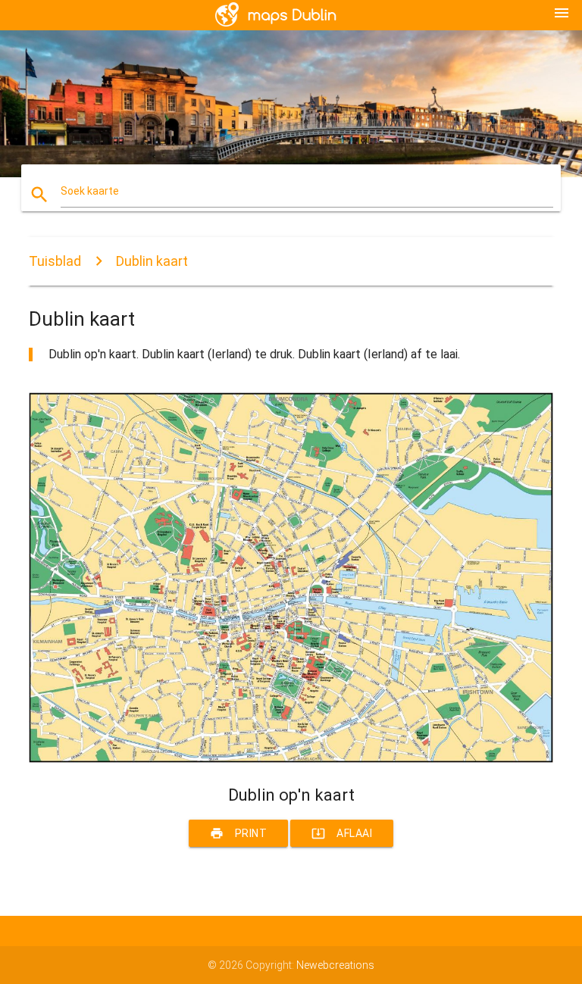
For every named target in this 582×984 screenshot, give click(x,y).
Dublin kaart (152, 261)
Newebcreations (335, 965)
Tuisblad (55, 261)
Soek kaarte (90, 191)
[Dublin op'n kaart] (290, 759)
